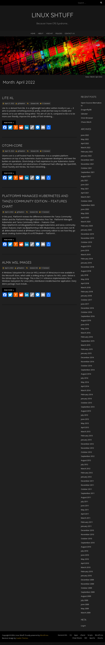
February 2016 (87, 337)
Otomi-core (12, 145)
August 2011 (86, 497)
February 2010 (87, 571)
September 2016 (87, 316)
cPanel (82, 635)
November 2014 (87, 361)
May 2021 (85, 188)
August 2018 (86, 271)
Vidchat (49, 33)
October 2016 (86, 312)
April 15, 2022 (9, 151)
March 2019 (85, 254)
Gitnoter (84, 114)
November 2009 (87, 584)
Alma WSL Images (16, 262)
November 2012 (87, 448)
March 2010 (85, 567)
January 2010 (86, 575)
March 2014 (85, 390)
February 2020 (87, 225)
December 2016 (87, 308)
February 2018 (87, 291)
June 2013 (85, 419)
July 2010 (84, 551)
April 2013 (85, 427)
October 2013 (86, 402)
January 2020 (86, 230)
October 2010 (86, 538)
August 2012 (86, 460)
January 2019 (86, 263)
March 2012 (85, 468)
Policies (59, 33)
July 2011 (84, 501)
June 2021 (85, 184)
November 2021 (87, 164)
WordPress (44, 635)
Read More (8, 123)
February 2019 (87, 258)
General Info (35, 103)
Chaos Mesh (86, 122)
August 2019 (86, 246)
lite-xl (8, 98)
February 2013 (87, 435)
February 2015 (87, 349)
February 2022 (87, 151)
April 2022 (85, 143)
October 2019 (86, 242)
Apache (92, 638)
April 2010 (85, 563)
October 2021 (86, 168)
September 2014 (87, 370)
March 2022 (85, 147)
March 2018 (85, 287)
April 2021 (85, 193)
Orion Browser (87, 118)
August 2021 (86, 176)
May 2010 (85, 559)
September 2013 (87, 407)
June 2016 (85, 324)
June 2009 (85, 604)
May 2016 (85, 328)
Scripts (90, 635)
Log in (83, 625)
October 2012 (86, 452)
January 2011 (86, 526)
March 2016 (85, 332)
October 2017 (86, 300)
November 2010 (87, 534)
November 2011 (87, 485)
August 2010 (86, 547)
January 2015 (86, 353)
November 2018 (87, 267)
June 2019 (85, 250)
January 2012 (86, 477)
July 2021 (84, 180)
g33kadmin (21, 103)
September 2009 (87, 592)
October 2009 (86, 588)
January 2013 (86, 440)
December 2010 (87, 530)
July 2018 (84, 275)
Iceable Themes (22, 638)
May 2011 (85, 509)
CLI (71, 635)
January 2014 (86, 398)
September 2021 (87, 172)
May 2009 (85, 608)
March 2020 (85, 221)
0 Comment (46, 103)
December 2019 (87, 234)
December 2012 (87, 444)
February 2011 (87, 522)
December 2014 (87, 357)
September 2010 (87, 542)
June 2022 (85, 135)
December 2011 (87, 481)
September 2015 (87, 341)
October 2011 (86, 489)
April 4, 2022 (9, 212)
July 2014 (84, 378)
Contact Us (70, 33)
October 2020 (86, 201)
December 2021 (87, 160)
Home (33, 33)
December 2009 (87, 579)
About (40, 33)
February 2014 (87, 394)
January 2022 (86, 155)
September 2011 (87, 493)
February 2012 (87, 472)
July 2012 (84, 464)
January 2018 (86, 295)
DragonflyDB (86, 109)
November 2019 (87, 238)
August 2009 (86, 596)
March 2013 (85, 431)
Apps (76, 635)
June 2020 (85, 209)
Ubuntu (100, 638)
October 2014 (86, 365)
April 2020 (85, 217)
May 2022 (85, 139)
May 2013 (85, 423)
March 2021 (85, 197)
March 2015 (85, 345)
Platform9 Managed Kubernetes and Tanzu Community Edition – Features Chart (35, 201)
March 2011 (85, 518)
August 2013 (86, 411)
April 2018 (85, 283)
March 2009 (85, 612)
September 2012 (87, 456)
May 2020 (85, 213)
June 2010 (85, 555)
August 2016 (86, 320)
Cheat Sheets (77, 638)
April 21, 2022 (9, 103)
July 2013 (84, 415)
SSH (85, 638)
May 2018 (85, 279)
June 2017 (85, 304)
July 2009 (84, 600)
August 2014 (86, 374)
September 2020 (87, 205)
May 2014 (85, 382)
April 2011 (85, 514)
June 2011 (85, 505)
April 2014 (85, 386)
